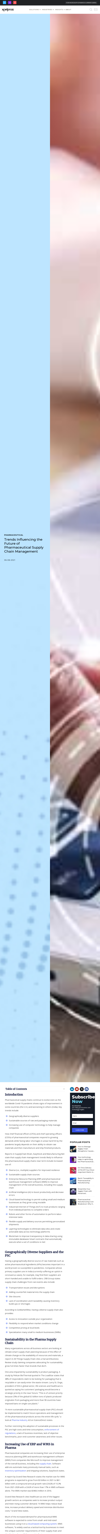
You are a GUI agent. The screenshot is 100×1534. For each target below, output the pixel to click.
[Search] (88, 9)
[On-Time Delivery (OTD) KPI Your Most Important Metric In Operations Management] (73, 1170)
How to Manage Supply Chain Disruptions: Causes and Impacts (85, 1149)
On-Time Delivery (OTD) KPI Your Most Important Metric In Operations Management (86, 1170)
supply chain (45, 1463)
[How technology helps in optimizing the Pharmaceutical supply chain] (73, 1159)
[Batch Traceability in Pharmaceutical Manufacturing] (73, 1180)
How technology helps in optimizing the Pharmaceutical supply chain (85, 1159)
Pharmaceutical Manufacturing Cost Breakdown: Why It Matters (86, 1202)
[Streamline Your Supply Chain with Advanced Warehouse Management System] (73, 1191)
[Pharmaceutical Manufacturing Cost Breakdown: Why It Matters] (73, 1202)
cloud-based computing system (42, 1523)
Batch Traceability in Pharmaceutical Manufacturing (86, 1180)
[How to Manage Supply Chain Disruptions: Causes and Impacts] (73, 1149)
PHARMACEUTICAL (13, 535)
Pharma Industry (19, 1420)
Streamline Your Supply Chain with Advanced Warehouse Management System (85, 1191)
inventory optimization (15, 1470)
